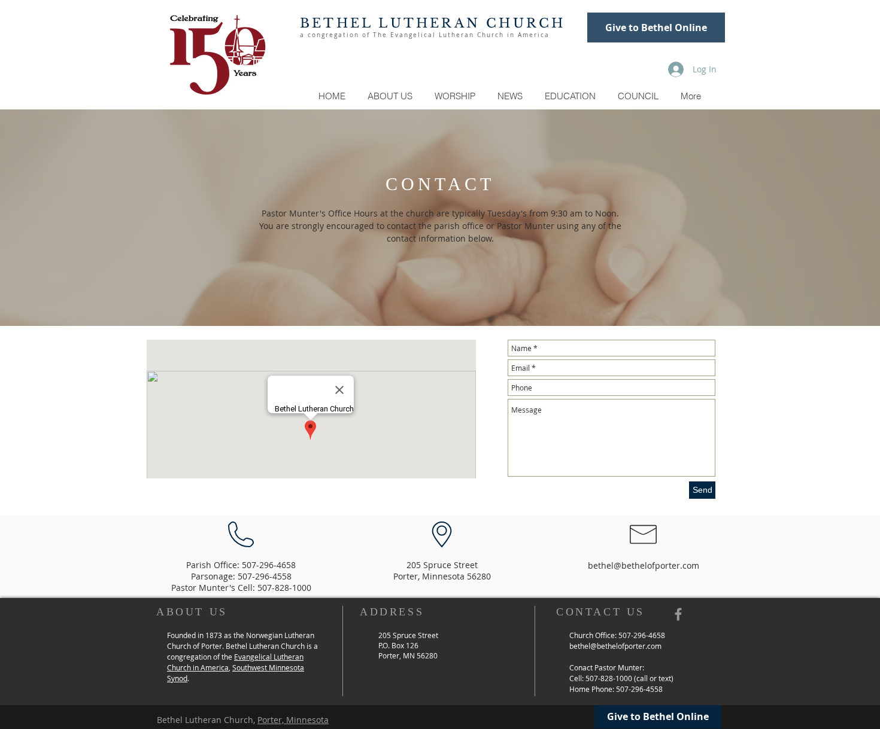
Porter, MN (397, 655)
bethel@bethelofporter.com (643, 565)
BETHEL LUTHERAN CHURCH (432, 23)
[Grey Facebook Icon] (678, 614)
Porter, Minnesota (293, 719)
